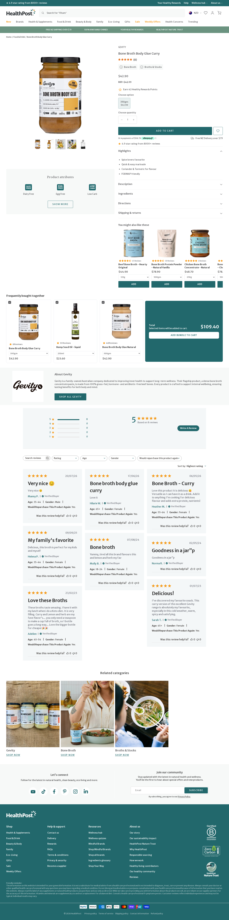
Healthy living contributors (144, 866)
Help (186, 3)
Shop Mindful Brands (99, 849)
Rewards (51, 843)
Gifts (127, 21)
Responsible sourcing (141, 855)
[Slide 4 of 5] (72, 144)
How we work (136, 860)
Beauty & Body (83, 21)
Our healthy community (142, 871)
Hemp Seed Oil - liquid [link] (68, 347)
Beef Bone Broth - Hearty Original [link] (132, 266)
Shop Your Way (96, 866)
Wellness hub (198, 3)
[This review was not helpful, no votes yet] (73, 515)
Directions (124, 203)
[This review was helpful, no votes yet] (68, 515)
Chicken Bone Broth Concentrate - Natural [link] (197, 266)
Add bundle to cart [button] (184, 335)
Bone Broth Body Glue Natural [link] (119, 347)
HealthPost (76, 913)
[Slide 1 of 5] (38, 144)
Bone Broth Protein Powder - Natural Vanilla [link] (166, 266)
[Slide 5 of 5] (83, 144)
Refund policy (157, 913)
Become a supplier (56, 866)
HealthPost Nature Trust (143, 843)
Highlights (124, 150)
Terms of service (105, 913)
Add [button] (133, 284)
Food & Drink (64, 21)
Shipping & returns (129, 212)
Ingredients (125, 193)
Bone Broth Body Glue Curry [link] (24, 348)
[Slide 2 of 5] (49, 144)
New (8, 21)
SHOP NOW (13, 755)
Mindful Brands (96, 843)
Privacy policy (90, 913)
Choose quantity (127, 112)
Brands (20, 21)
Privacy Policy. (184, 796)
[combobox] (112, 13)
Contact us (53, 832)
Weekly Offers (152, 21)
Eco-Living (114, 21)
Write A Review (188, 428)
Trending (193, 21)
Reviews (134, 877)
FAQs (50, 849)
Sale (137, 21)
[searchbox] (34, 458)
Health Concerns (174, 21)
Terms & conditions (57, 855)
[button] (205, 12)
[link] (133, 243)
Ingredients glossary (99, 860)
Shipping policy (121, 913)
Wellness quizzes (97, 838)
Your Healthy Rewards (169, 3)
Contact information (139, 913)
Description (125, 184)
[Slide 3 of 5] (60, 144)
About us (215, 3)
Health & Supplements (40, 21)
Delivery (51, 838)
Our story (135, 832)
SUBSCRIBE (196, 790)
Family (99, 21)
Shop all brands (96, 855)
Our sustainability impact (143, 838)
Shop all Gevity (70, 396)
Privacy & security (56, 860)
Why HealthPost (138, 849)
